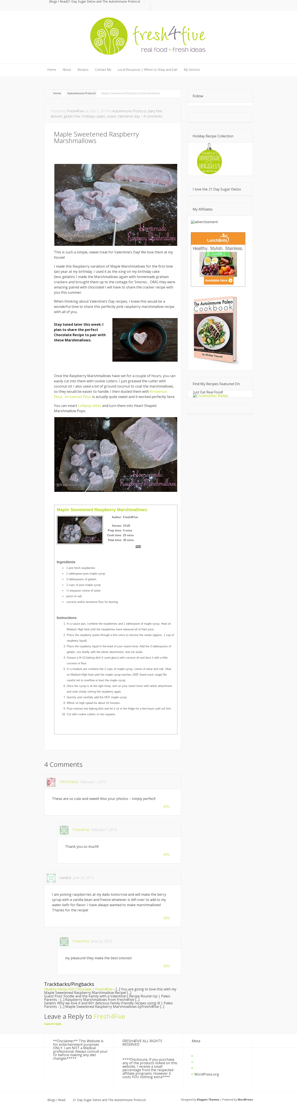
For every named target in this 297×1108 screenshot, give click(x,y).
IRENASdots (68, 781)
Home (51, 69)
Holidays (88, 116)
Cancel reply (52, 1024)
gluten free (72, 116)
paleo (101, 116)
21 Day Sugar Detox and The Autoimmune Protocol (103, 1)
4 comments (152, 116)
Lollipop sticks (89, 405)
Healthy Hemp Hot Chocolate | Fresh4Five (78, 989)
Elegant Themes (208, 1099)
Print (138, 546)
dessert (56, 116)
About (67, 69)
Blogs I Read (58, 1)
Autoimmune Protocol (81, 93)
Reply (167, 806)
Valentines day (128, 116)
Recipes (83, 69)
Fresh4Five (75, 111)
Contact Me (103, 69)
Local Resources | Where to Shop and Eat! (147, 69)
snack (111, 116)
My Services (192, 69)
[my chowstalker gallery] (210, 395)
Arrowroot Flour (78, 396)
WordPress (245, 1099)
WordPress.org (206, 1074)
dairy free (155, 111)
